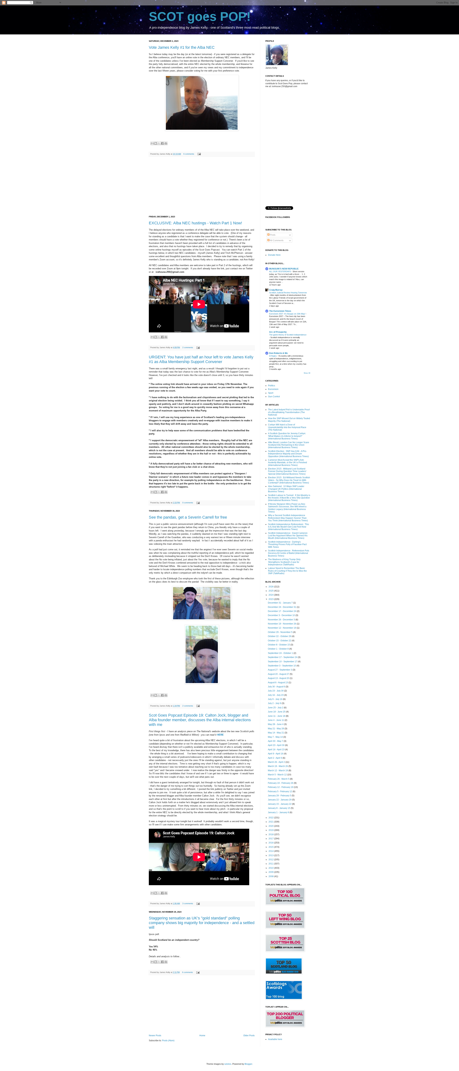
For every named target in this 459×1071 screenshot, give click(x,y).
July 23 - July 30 (276, 691)
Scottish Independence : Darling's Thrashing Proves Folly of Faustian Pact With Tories (287, 544)
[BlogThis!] (155, 143)
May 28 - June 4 (276, 724)
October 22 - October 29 (280, 636)
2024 (271, 595)
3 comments (187, 903)
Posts (272, 235)
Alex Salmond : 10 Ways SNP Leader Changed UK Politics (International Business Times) (286, 489)
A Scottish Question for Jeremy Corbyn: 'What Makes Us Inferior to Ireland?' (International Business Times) (287, 436)
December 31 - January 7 (280, 603)
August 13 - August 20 (279, 678)
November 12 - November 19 (282, 628)
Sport (270, 393)
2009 (271, 872)
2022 (271, 817)
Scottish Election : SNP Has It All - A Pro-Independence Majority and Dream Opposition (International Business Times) (288, 454)
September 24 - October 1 (281, 653)
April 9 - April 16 (276, 753)
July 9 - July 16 (275, 699)
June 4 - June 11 (276, 720)
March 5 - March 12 (277, 774)
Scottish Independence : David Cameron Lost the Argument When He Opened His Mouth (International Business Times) (287, 536)
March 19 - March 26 (278, 766)
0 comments (187, 503)
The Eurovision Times (280, 311)
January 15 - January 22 (280, 804)
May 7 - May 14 (275, 737)
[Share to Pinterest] (166, 143)
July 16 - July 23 (276, 695)
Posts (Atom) (168, 1040)
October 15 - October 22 (280, 640)
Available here (275, 1039)
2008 (271, 876)
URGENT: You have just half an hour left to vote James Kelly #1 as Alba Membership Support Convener (201, 359)
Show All (307, 373)
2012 (271, 859)
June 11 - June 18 (277, 716)
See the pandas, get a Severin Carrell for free (188, 517)
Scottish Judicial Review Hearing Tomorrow (288, 293)
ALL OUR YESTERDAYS (280, 271)
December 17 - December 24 (282, 611)
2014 (271, 851)
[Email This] (152, 143)
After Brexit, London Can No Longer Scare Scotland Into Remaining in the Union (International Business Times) (288, 445)
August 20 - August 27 (279, 674)
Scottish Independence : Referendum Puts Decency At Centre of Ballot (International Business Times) (288, 553)
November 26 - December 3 (281, 619)
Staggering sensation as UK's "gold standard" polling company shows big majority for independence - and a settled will (201, 923)
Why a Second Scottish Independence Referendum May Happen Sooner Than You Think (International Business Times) (288, 518)
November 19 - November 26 (282, 623)
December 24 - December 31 (282, 607)
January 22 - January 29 (280, 799)
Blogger (248, 1064)
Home (202, 1035)
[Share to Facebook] (162, 143)
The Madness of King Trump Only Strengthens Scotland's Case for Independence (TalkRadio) (284, 562)
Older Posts (249, 1035)
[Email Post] (199, 154)
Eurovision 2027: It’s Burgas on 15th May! (287, 314)
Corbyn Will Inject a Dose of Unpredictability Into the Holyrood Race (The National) (287, 427)
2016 (271, 842)
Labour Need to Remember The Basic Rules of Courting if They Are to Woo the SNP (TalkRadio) (287, 571)
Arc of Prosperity (278, 332)
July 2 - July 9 (275, 703)
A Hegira (273, 356)
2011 (271, 863)
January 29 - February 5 (280, 795)
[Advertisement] (202, 186)
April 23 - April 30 (276, 745)
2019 (271, 830)
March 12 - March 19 (278, 770)
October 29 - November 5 (280, 632)
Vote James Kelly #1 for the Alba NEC (182, 47)
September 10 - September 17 (283, 661)
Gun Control (274, 396)
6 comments (188, 154)
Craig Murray (276, 290)
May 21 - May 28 (276, 728)
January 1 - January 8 (279, 812)
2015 (271, 847)
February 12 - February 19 (281, 787)
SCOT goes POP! (200, 16)
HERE (220, 734)
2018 (271, 834)
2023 (271, 599)
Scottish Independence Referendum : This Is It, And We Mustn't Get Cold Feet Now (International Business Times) (288, 527)
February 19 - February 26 (281, 783)
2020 (271, 826)
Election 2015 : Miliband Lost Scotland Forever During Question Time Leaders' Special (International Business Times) (287, 471)
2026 (271, 586)
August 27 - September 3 (280, 670)
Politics (271, 385)
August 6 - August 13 (278, 682)
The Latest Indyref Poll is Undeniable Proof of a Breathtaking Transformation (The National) (289, 412)
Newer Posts (155, 1035)
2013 (271, 855)
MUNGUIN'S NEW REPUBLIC (284, 269)
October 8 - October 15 (279, 644)
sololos (227, 1064)
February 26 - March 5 (279, 779)
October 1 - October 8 (278, 649)
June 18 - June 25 (277, 711)
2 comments (187, 347)
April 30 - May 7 (276, 741)
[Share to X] (159, 143)
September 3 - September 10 (282, 665)
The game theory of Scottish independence (287, 335)
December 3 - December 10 (281, 615)
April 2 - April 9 (275, 758)
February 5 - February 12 (280, 791)
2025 (271, 591)
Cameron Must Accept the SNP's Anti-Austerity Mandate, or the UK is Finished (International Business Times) (287, 462)
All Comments (276, 240)
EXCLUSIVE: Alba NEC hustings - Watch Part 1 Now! (195, 223)
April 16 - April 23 (276, 749)
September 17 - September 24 (283, 657)
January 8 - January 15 (279, 808)
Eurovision (273, 389)
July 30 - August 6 (277, 686)
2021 (271, 821)
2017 (271, 838)
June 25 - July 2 (276, 707)
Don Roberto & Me (278, 353)
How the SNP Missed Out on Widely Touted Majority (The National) (289, 419)
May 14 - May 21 (276, 732)
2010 (271, 868)
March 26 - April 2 (276, 762)
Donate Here (274, 255)
